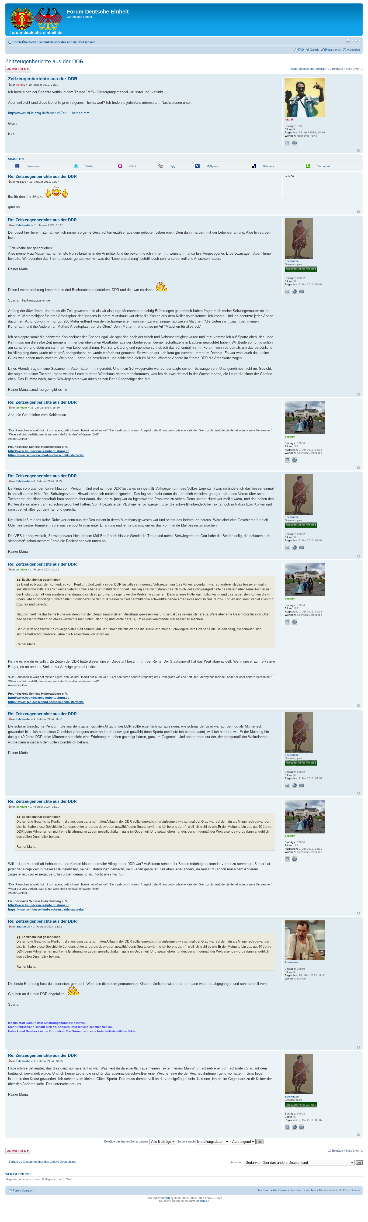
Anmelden (353, 49)
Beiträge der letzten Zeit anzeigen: (127, 1141)
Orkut (132, 166)
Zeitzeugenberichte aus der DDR (44, 61)
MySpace (212, 166)
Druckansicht (348, 41)
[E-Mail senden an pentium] (287, 460)
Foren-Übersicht (24, 42)
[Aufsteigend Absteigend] (247, 1141)
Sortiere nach (186, 1141)
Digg (172, 166)
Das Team (263, 1190)
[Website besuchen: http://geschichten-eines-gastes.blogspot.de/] (294, 291)
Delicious (268, 166)
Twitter (89, 166)
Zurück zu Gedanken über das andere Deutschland (42, 1161)
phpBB (165, 1197)
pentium (21, 407)
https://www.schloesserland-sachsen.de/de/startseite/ (46, 455)
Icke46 (20, 84)
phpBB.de (202, 1200)
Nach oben (358, 150)
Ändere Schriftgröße (356, 41)
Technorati (323, 166)
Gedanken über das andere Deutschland (67, 42)
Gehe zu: (236, 1162)
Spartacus (23, 926)
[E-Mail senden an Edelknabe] (287, 291)
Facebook (33, 166)
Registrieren (333, 49)
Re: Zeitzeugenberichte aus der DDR (42, 176)
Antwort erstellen (16, 67)
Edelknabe (23, 225)
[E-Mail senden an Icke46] (287, 143)
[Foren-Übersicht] (37, 20)
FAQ (301, 49)
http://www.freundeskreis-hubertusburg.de (38, 451)
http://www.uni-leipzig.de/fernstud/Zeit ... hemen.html (49, 113)
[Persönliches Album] (294, 143)
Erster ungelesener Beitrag (307, 68)
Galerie (314, 49)
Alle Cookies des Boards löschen (294, 1190)
